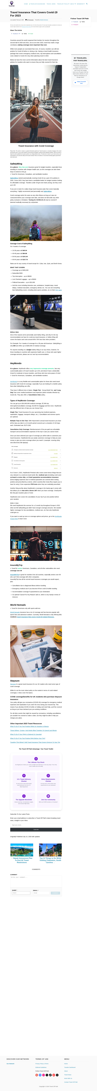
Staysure (13, 684)
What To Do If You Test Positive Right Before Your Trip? (27, 738)
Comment (13, 874)
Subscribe (36, 829)
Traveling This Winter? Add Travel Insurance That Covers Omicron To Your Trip (35, 742)
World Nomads (15, 612)
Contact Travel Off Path (71, 1082)
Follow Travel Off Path (81, 82)
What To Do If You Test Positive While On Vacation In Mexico (29, 726)
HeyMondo (13, 381)
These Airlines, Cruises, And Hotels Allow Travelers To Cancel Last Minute (33, 730)
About (66, 1071)
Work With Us (68, 1078)
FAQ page (58, 290)
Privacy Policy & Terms (41, 1063)
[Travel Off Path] (13, 4)
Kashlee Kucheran (44, 19)
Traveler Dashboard (69, 1067)
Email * (35, 890)
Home (66, 1063)
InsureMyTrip (14, 574)
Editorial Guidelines (40, 1067)
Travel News (67, 1074)
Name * (14, 890)
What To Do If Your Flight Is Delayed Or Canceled (26, 734)
